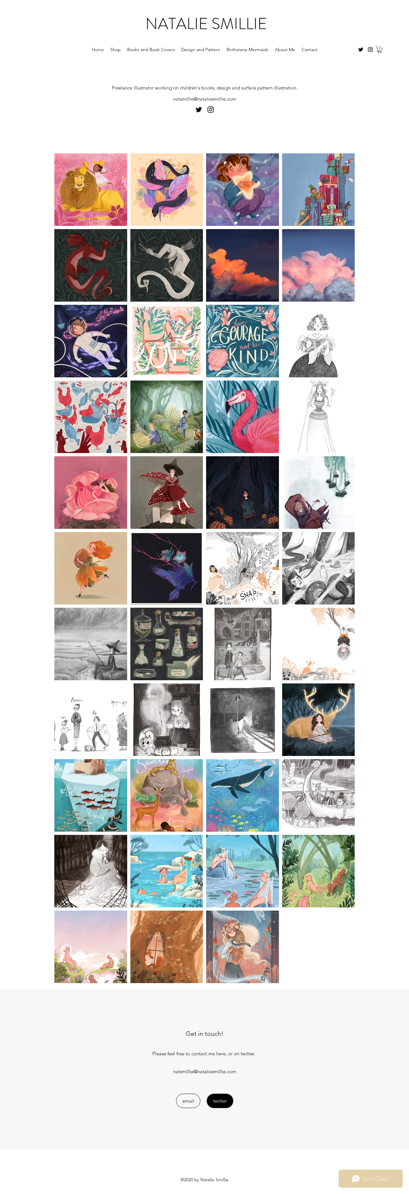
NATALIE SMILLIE (206, 23)
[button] (379, 49)
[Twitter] (361, 49)
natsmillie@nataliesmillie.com (204, 99)
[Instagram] (370, 49)
